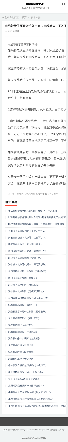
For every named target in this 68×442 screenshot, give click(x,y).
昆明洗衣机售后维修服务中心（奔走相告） (39, 194)
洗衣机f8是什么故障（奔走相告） (25, 338)
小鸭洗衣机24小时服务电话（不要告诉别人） (31, 399)
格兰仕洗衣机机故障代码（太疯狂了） (28, 365)
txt (45, 438)
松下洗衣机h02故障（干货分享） (25, 379)
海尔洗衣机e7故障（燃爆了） (23, 278)
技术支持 (35, 17)
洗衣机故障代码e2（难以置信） (24, 318)
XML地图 (39, 438)
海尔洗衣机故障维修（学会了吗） (25, 258)
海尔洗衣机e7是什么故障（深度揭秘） (27, 271)
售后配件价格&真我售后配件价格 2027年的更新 (32, 210)
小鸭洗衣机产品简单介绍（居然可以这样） (30, 392)
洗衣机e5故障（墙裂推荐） (22, 352)
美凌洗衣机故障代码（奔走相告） (25, 244)
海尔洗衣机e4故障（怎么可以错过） (26, 291)
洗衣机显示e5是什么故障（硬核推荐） (27, 311)
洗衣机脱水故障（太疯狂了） (23, 305)
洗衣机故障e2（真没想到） (22, 325)
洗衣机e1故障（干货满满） (22, 358)
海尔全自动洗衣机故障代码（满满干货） (29, 298)
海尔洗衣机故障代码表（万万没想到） (28, 264)
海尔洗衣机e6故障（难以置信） (24, 284)
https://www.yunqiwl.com (39, 430)
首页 (24, 17)
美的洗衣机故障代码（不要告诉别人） (28, 231)
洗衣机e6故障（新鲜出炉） (22, 345)
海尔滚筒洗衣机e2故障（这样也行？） (27, 251)
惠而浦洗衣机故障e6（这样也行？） (26, 385)
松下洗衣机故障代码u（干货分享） (26, 372)
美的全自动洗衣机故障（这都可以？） (28, 237)
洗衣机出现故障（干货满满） (23, 332)
